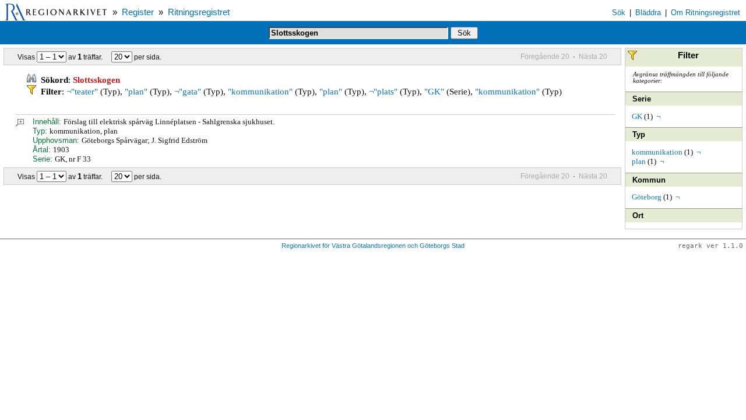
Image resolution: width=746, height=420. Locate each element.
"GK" (434, 91)
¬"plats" (383, 91)
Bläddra (648, 12)
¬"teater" (82, 91)
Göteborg (646, 196)
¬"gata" (187, 91)
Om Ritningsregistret (705, 12)
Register (138, 12)
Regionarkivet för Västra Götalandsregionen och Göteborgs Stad (373, 245)
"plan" (136, 91)
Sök (618, 12)
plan (639, 161)
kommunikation (657, 152)
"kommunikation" (260, 91)
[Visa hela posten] (19, 124)
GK (637, 116)
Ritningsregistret (199, 12)
